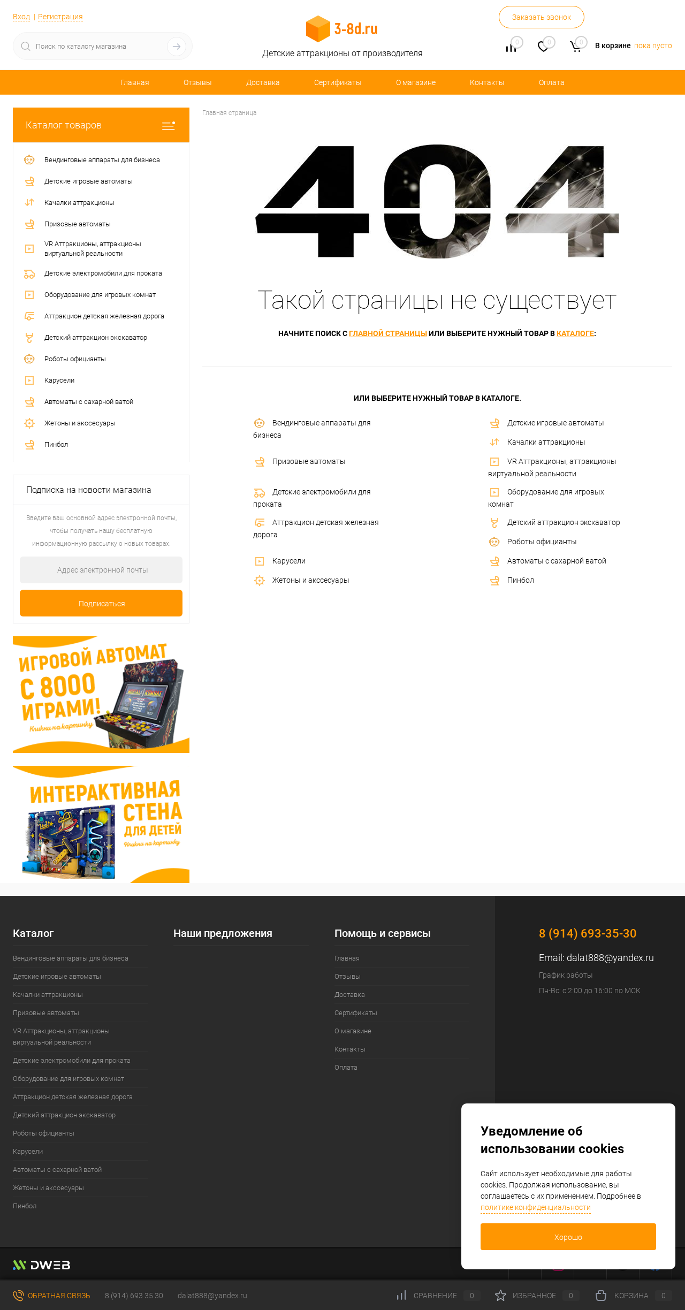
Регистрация (60, 16)
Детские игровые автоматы (555, 422)
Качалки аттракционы (546, 442)
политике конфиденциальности (536, 1207)
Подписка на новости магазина (88, 490)
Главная (134, 82)
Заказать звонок (541, 17)
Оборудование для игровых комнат (546, 498)
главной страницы (388, 333)
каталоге (575, 333)
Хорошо (568, 1237)
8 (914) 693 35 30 (134, 1295)
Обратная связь (58, 1295)
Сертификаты (338, 82)
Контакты (487, 82)
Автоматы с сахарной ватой (556, 561)
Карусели (289, 561)
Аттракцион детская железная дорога (316, 528)
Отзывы (198, 82)
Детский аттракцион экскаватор (563, 522)
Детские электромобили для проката (312, 498)
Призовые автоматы (309, 461)
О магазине (416, 82)
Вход (21, 16)
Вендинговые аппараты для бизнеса (312, 428)
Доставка (263, 82)
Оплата (552, 82)
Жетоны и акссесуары (310, 580)
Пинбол (520, 580)
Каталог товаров (64, 125)
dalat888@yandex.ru (610, 957)
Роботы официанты (542, 541)
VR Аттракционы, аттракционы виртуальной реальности (552, 467)
